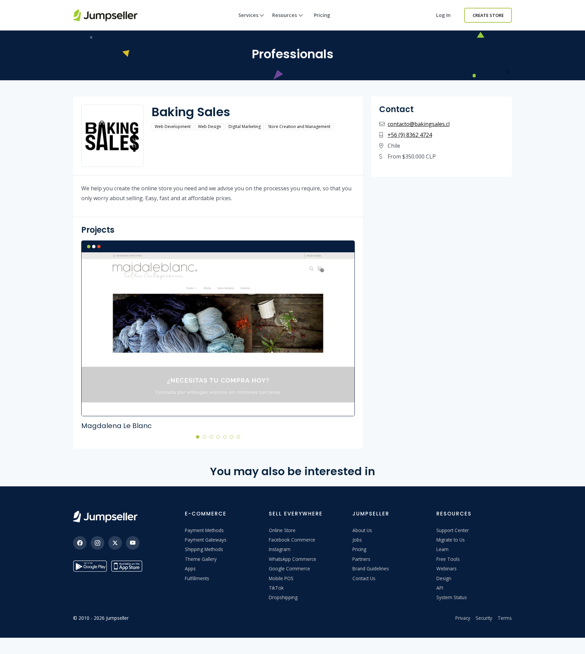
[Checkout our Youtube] (132, 543)
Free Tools (448, 559)
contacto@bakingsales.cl (419, 124)
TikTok (276, 588)
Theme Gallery (201, 559)
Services (248, 15)
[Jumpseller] (105, 517)
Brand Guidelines (370, 568)
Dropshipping (283, 597)
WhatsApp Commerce (292, 559)
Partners (361, 559)
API (439, 588)
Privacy (462, 618)
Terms (505, 618)
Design (443, 578)
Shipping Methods (204, 549)
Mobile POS (281, 578)
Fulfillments (197, 578)
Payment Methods (204, 530)
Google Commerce (289, 568)
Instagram (279, 549)
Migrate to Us (450, 539)
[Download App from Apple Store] (128, 566)
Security (484, 618)
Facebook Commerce (292, 539)
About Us (362, 530)
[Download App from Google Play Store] (90, 566)
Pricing (322, 15)
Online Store (282, 530)
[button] (197, 437)
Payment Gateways (205, 539)
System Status (451, 597)
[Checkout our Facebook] (80, 543)
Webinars (446, 568)
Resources (284, 15)
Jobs (357, 539)
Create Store (488, 15)
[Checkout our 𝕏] (115, 543)
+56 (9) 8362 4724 (410, 135)
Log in (443, 15)
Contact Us (363, 578)
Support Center (452, 530)
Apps (190, 568)
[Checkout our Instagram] (97, 543)
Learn (442, 549)
